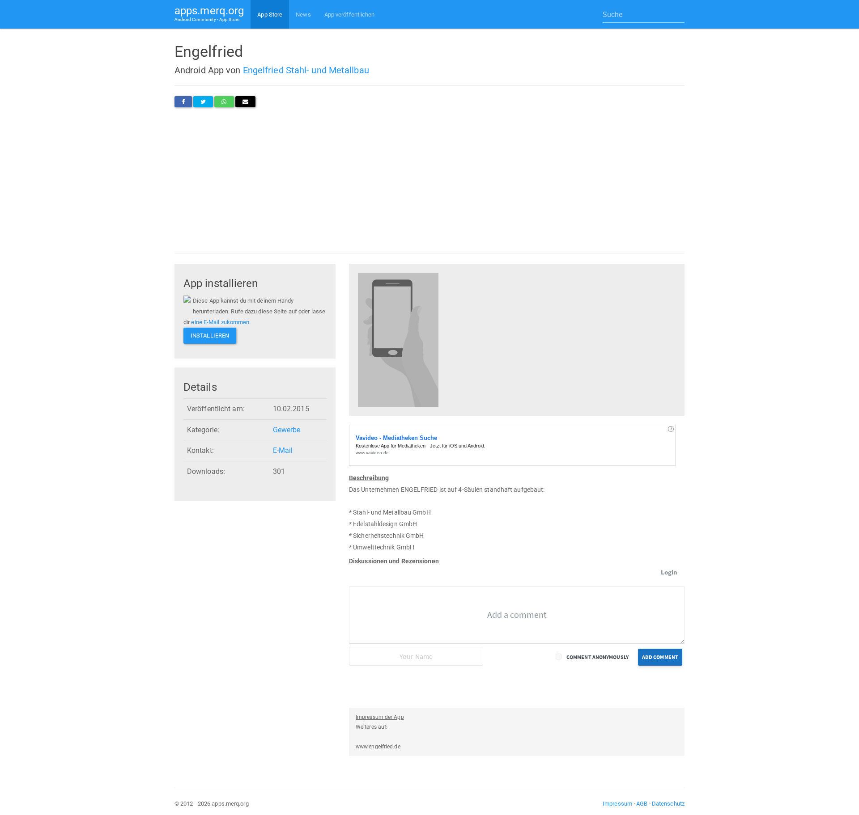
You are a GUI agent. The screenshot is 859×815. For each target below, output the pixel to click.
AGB (641, 803)
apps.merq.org (209, 13)
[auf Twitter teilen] (203, 101)
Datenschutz (668, 803)
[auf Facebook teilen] (183, 101)
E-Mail (283, 450)
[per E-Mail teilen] (245, 101)
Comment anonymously (597, 657)
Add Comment (660, 657)
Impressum (617, 803)
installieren (210, 335)
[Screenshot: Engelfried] (398, 339)
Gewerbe (287, 430)
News (303, 14)
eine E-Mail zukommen (220, 322)
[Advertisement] (429, 180)
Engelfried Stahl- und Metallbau (306, 70)
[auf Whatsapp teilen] (224, 101)
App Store (269, 14)
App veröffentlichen (349, 14)
